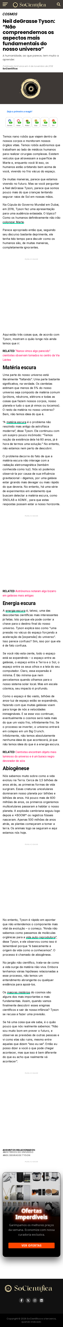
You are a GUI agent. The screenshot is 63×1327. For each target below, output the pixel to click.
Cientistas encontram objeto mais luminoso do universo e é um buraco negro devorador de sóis (29, 756)
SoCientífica (10, 68)
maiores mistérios (18, 992)
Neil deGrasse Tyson (17, 1155)
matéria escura (16, 422)
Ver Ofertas (32, 1245)
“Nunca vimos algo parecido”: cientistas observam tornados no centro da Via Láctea (31, 355)
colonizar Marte (13, 222)
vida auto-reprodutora (40, 937)
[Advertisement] (31, 292)
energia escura (15, 610)
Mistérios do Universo (18, 1152)
